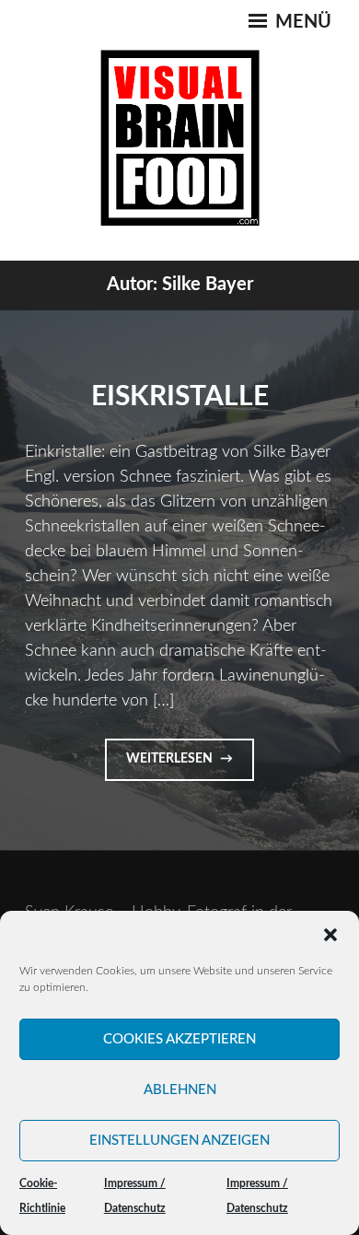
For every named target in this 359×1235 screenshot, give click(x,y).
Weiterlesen (188, 766)
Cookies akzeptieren (179, 1039)
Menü (301, 22)
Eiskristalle (180, 397)
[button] (330, 935)
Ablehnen (180, 1090)
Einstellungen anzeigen (179, 1141)
